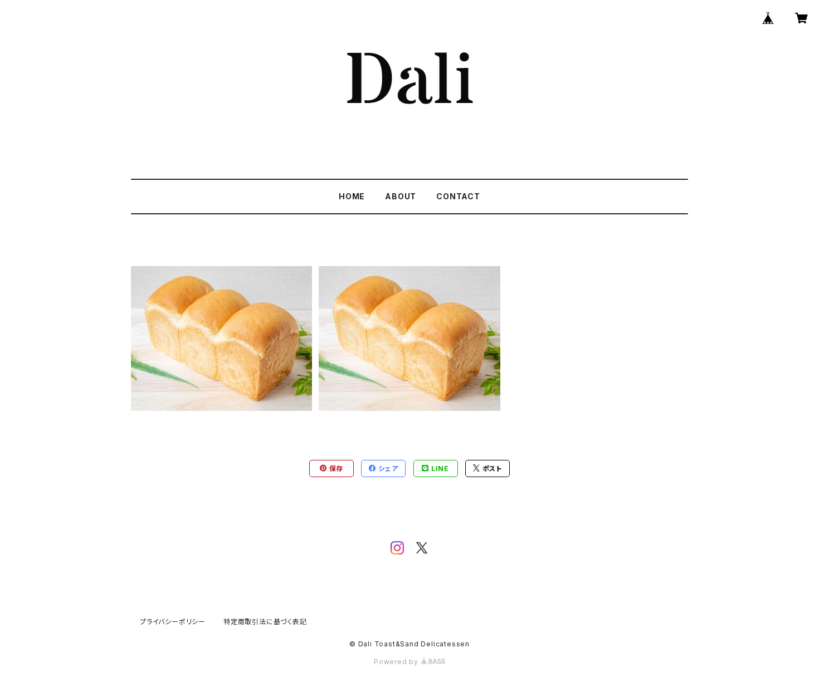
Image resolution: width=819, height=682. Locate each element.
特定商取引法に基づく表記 (265, 621)
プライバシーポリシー (173, 621)
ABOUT (400, 196)
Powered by (397, 662)
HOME (352, 196)
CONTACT (458, 196)
